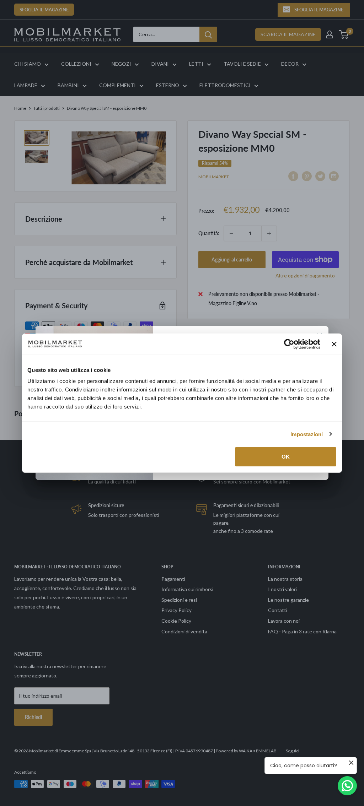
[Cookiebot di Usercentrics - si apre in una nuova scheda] (289, 344)
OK (286, 457)
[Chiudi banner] (334, 343)
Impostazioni (306, 434)
